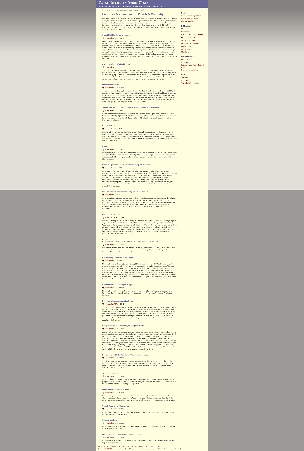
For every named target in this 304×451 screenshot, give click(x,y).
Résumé (111, 6)
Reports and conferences (190, 43)
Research (118, 6)
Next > (162, 6)
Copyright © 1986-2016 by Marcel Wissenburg (113, 449)
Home (101, 6)
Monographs (186, 29)
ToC (106, 6)
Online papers (186, 62)
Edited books (186, 32)
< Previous (155, 6)
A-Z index (147, 6)
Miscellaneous (186, 52)
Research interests (108, 10)
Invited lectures (186, 49)
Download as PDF (110, 38)
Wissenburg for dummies (190, 83)
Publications (127, 6)
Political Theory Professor (190, 19)
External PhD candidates (190, 70)
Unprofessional (137, 6)
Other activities (186, 80)
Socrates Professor (188, 21)
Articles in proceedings (189, 40)
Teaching (184, 77)
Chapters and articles (188, 37)
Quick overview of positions (191, 16)
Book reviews (186, 46)
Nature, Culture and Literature (192, 35)
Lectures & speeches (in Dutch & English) (192, 66)
